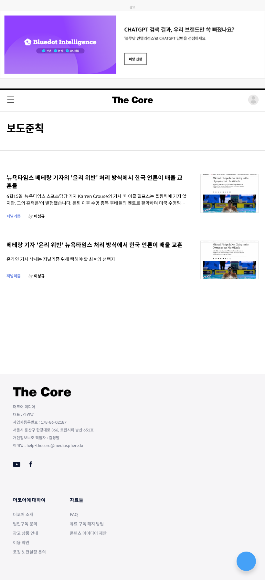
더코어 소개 (23, 515)
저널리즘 (13, 216)
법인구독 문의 (25, 524)
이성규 (39, 216)
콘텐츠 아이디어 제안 (88, 533)
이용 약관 (21, 543)
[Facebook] (30, 464)
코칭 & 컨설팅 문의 (29, 552)
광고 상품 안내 (25, 533)
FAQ (74, 515)
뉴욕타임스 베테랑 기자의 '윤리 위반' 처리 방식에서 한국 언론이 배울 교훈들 (94, 182)
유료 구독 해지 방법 (87, 524)
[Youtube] (16, 464)
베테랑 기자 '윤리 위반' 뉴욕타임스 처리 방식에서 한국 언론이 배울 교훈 (94, 245)
